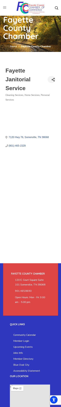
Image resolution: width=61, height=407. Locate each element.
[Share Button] (52, 79)
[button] (56, 8)
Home (13, 46)
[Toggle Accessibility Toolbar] (54, 400)
